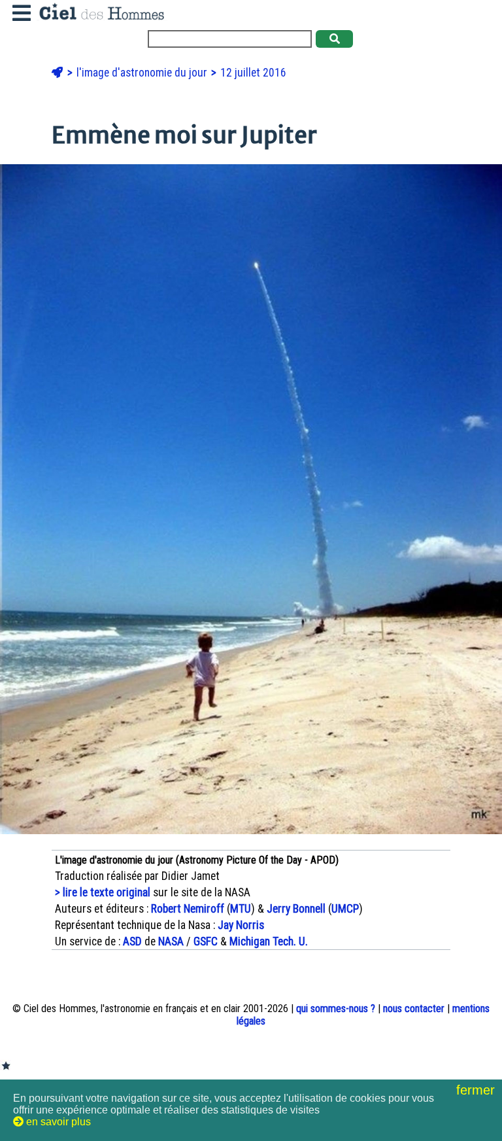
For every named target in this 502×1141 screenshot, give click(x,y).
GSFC (205, 941)
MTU (240, 908)
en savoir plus (57, 1121)
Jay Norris (241, 925)
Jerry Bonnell (296, 908)
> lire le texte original (102, 892)
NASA (171, 941)
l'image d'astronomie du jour (143, 72)
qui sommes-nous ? (335, 1008)
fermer (477, 1090)
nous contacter (413, 1008)
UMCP (345, 908)
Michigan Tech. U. (268, 941)
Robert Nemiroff (187, 908)
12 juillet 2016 (253, 72)
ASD (132, 941)
